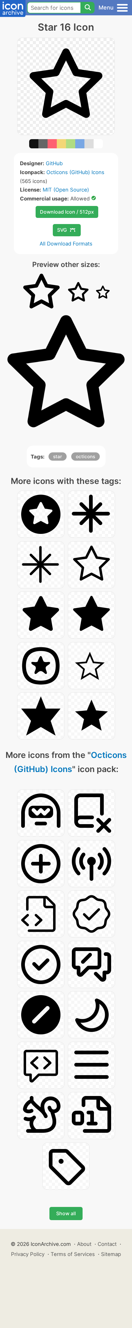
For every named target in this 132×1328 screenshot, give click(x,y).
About (84, 1244)
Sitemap (111, 1254)
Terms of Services (73, 1254)
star (57, 456)
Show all (66, 1213)
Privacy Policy (28, 1254)
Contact (107, 1244)
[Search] (87, 7)
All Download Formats (66, 244)
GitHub (54, 163)
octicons (85, 456)
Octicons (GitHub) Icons (75, 172)
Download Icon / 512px (67, 212)
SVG (62, 230)
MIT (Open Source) (66, 190)
